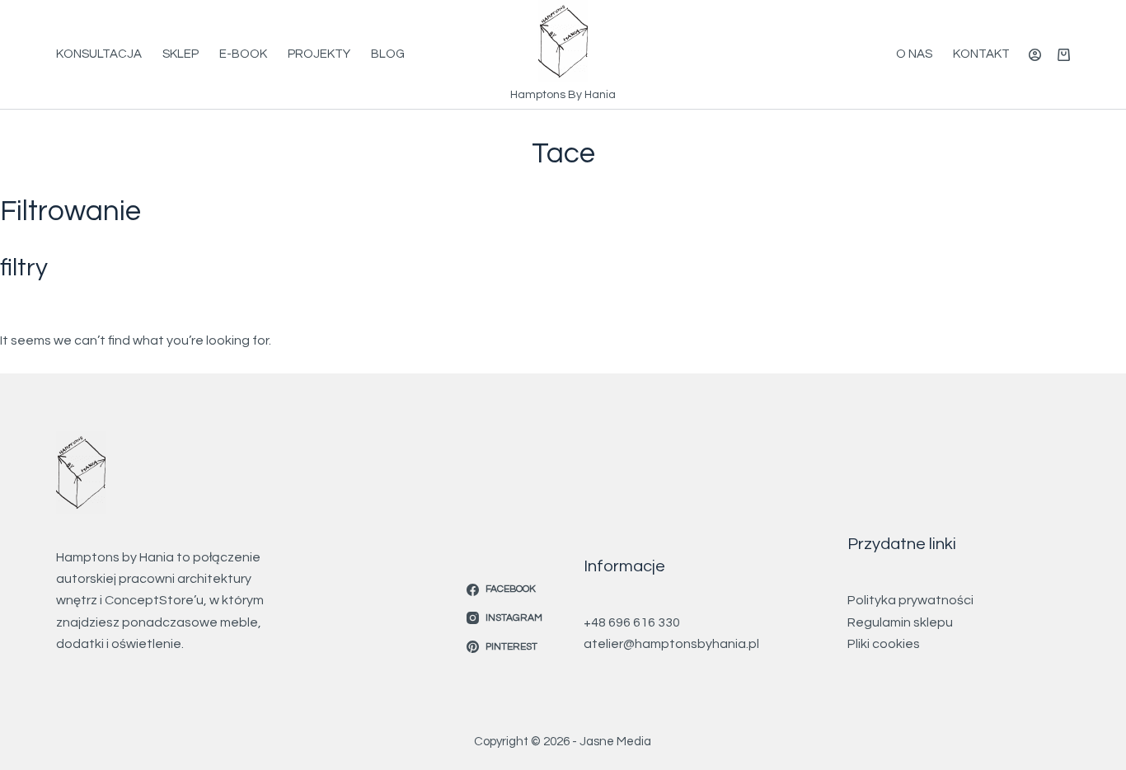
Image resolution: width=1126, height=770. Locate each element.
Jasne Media (615, 741)
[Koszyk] (1064, 55)
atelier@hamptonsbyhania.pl (671, 643)
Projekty (319, 54)
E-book (243, 54)
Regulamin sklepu (900, 622)
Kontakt (981, 54)
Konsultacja (99, 54)
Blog (388, 54)
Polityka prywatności (910, 600)
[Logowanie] (1035, 55)
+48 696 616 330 (632, 622)
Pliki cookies (883, 643)
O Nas (914, 54)
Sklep (180, 54)
